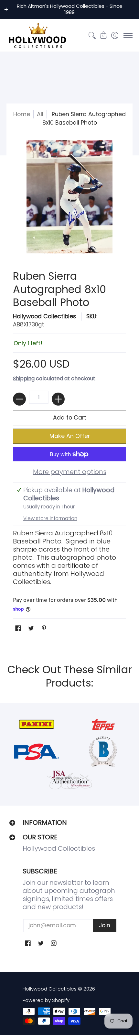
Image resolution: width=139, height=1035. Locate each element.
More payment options (69, 472)
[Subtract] (19, 399)
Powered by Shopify (46, 1000)
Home (21, 114)
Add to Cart (69, 417)
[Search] (92, 35)
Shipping (24, 378)
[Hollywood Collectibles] (37, 35)
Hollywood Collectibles (44, 316)
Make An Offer (69, 436)
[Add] (58, 399)
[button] (103, 35)
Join (104, 925)
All (40, 114)
